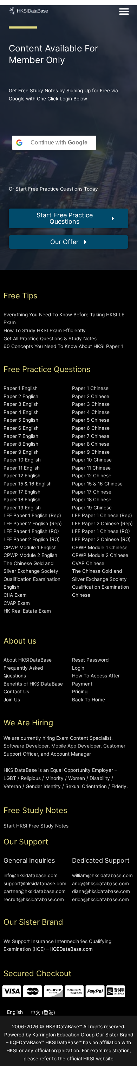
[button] (124, 11)
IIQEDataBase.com (71, 949)
